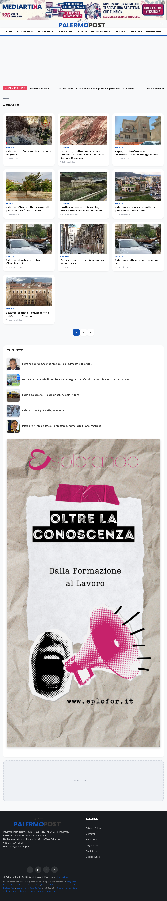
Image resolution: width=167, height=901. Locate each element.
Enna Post (46, 885)
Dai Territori (45, 31)
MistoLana (28, 891)
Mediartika (62, 877)
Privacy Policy (93, 828)
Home (9, 31)
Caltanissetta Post (18, 885)
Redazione (91, 839)
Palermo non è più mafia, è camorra (43, 410)
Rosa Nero (65, 31)
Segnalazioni (93, 845)
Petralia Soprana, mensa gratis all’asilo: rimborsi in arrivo (57, 364)
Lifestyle (136, 31)
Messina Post (72, 885)
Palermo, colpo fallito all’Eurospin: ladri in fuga (50, 395)
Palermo (10, 203)
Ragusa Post (9, 888)
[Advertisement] (83, 60)
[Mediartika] (83, 10)
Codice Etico (93, 856)
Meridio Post (58, 885)
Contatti (90, 833)
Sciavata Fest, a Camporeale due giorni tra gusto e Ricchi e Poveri (87, 88)
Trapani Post (22, 888)
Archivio (10, 147)
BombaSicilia (15, 891)
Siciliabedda (25, 31)
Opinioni (81, 31)
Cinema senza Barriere (45, 891)
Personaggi (153, 31)
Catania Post (34, 885)
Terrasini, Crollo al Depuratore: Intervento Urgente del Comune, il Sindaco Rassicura (82, 154)
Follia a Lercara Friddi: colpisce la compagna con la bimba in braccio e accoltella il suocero (76, 379)
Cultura (120, 31)
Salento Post (36, 888)
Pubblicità (91, 851)
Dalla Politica (100, 31)
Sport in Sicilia (64, 888)
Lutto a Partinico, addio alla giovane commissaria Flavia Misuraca (61, 426)
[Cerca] (161, 23)
